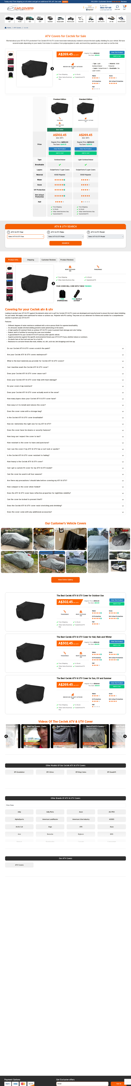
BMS (111, 834)
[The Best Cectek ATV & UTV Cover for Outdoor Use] (30, 611)
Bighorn (81, 834)
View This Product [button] (117, 52)
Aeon (81, 812)
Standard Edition (85, 99)
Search (65, 243)
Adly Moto (50, 812)
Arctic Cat (19, 827)
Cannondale (111, 841)
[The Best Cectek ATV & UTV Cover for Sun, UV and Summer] (30, 694)
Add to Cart (117, 56)
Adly (19, 812)
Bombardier (50, 841)
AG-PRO (112, 812)
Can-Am (81, 841)
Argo (50, 827)
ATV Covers (17, 27)
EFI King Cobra (81, 772)
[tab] (13, 260)
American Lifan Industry (80, 819)
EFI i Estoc (50, 772)
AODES (111, 819)
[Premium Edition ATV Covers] (60, 108)
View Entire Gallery (65, 580)
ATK (81, 827)
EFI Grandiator (19, 772)
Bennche (50, 834)
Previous (6, 736)
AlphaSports (19, 819)
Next (52, 69)
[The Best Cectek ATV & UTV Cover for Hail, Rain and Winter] (30, 652)
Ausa (111, 827)
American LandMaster (50, 819)
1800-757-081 (105, 8)
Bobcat (19, 841)
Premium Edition (59, 99)
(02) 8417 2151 (108, 10)
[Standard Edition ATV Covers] (86, 108)
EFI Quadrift (111, 772)
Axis (19, 834)
